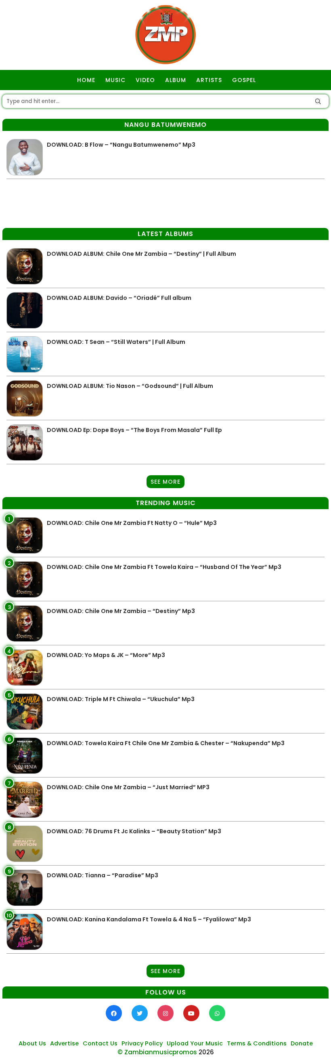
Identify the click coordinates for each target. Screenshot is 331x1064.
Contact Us (100, 1043)
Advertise (64, 1043)
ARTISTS (209, 80)
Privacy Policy (142, 1043)
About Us (32, 1043)
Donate (302, 1043)
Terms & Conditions (257, 1043)
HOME (86, 80)
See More (165, 482)
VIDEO (145, 80)
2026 (206, 1052)
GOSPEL (244, 80)
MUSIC (115, 80)
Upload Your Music (195, 1043)
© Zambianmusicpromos (157, 1052)
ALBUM (175, 80)
